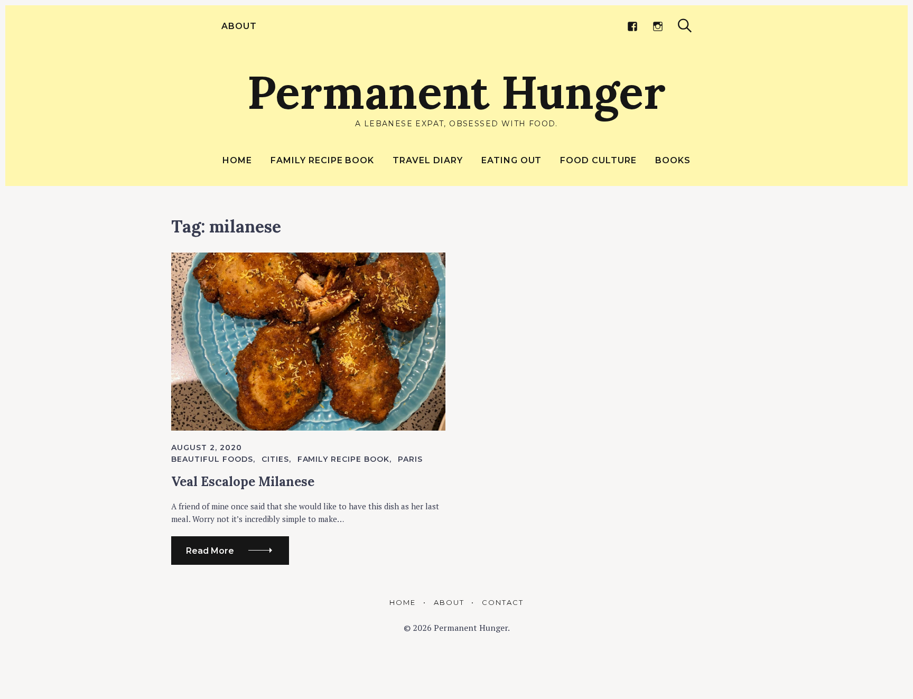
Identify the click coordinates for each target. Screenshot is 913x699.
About (239, 26)
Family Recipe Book (322, 160)
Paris (410, 459)
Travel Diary (428, 160)
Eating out (511, 160)
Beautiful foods (212, 459)
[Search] (685, 25)
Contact (503, 602)
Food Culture (598, 160)
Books (673, 160)
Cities (275, 459)
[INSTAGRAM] (658, 26)
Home (237, 160)
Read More (210, 551)
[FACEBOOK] (632, 26)
